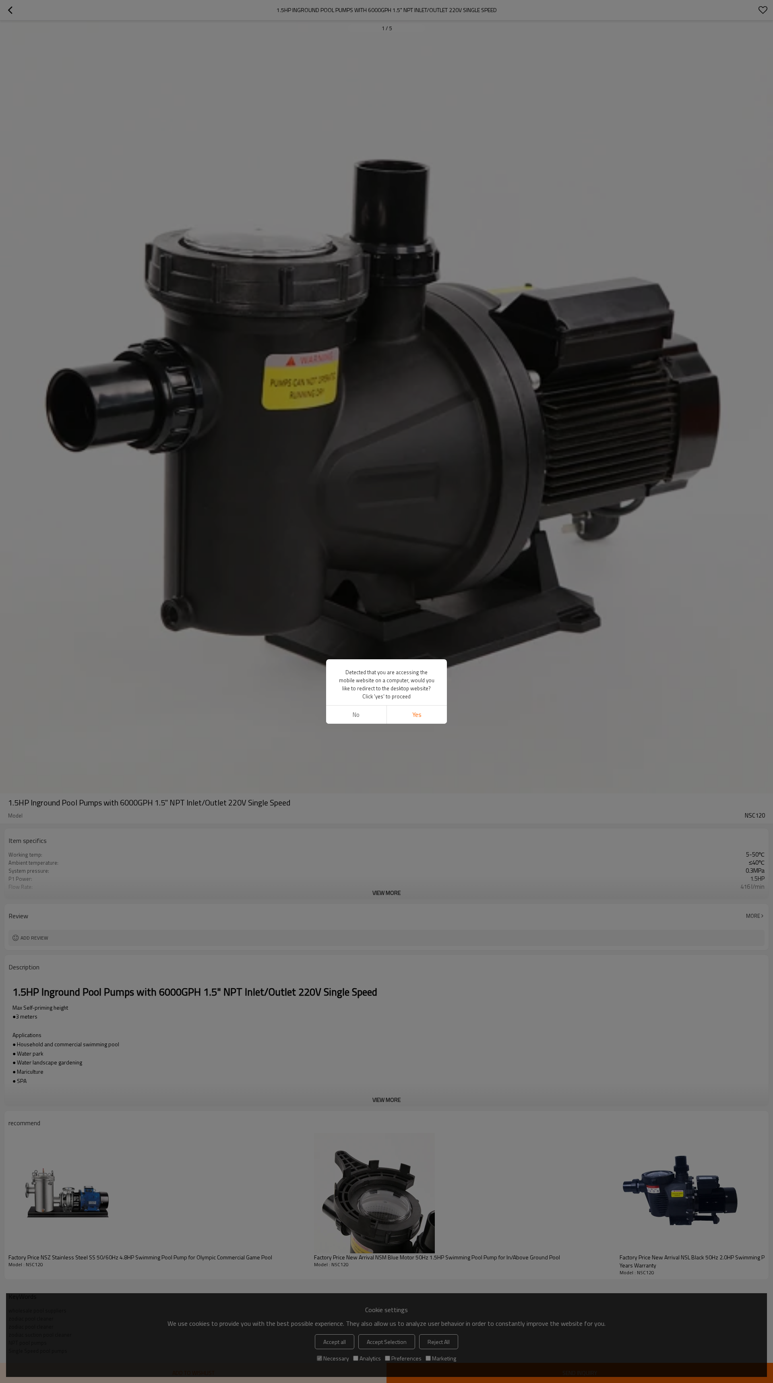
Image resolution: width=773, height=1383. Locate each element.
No (356, 714)
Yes (417, 714)
